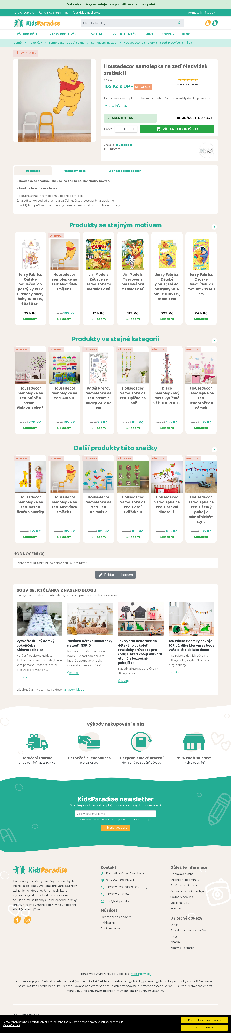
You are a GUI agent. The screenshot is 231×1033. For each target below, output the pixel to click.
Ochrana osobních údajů (187, 891)
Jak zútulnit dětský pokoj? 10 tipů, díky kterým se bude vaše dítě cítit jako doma (191, 645)
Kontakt (175, 908)
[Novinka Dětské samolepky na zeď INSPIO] (90, 619)
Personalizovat (204, 1027)
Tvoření (96, 34)
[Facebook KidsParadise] (17, 920)
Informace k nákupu (200, 12)
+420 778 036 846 (118, 894)
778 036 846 (52, 12)
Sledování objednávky (116, 917)
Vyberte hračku (126, 34)
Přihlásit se (108, 922)
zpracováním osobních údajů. (133, 819)
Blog (186, 34)
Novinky (168, 34)
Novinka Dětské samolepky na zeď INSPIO (89, 643)
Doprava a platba (181, 874)
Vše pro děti (27, 34)
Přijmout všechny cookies (204, 1020)
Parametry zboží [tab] (74, 170)
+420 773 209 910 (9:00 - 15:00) (126, 887)
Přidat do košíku (177, 129)
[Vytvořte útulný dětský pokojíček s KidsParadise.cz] (39, 619)
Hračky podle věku (63, 34)
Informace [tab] (32, 170)
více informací (141, 973)
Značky (175, 942)
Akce (150, 34)
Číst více (22, 677)
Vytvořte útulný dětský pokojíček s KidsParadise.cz (36, 645)
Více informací (11, 1025)
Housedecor (123, 144)
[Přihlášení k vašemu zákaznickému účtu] (208, 23)
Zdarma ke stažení (182, 947)
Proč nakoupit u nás (184, 885)
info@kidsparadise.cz (85, 12)
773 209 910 (26, 12)
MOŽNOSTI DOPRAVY (194, 118)
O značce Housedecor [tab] (125, 170)
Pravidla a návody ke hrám (188, 930)
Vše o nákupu (179, 902)
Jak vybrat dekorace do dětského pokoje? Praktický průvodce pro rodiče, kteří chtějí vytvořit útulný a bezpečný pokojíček (140, 651)
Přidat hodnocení (115, 574)
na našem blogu (73, 689)
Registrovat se (110, 928)
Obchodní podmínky (184, 879)
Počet (108, 129)
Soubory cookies (181, 897)
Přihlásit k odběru (115, 827)
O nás (174, 924)
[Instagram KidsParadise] (27, 920)
